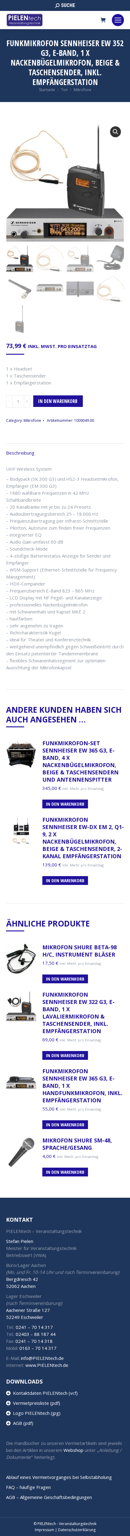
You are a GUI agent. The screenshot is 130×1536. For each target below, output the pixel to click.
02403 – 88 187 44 (36, 1334)
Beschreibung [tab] (20, 453)
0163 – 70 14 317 (38, 1348)
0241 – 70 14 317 (34, 1327)
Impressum (44, 1529)
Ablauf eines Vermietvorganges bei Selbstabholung (59, 1477)
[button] (115, 131)
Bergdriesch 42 (22, 1279)
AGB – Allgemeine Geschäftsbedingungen (49, 1497)
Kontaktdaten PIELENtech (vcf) (44, 1393)
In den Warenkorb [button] (65, 804)
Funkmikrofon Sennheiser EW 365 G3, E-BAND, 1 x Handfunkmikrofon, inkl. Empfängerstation (82, 1085)
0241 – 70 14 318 (34, 1341)
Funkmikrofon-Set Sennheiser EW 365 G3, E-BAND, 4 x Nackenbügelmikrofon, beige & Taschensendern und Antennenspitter (80, 761)
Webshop (73, 1450)
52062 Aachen (21, 1286)
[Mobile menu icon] (118, 20)
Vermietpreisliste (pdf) (35, 1403)
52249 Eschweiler (24, 1317)
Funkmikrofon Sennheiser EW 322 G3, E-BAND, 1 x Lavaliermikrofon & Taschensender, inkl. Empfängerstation (78, 1013)
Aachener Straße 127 (28, 1310)
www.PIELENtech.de (46, 1365)
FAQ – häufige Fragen (28, 1487)
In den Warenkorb (57, 401)
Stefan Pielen (19, 1241)
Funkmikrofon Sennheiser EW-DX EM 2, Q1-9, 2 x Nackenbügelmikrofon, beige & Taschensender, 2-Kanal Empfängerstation (83, 838)
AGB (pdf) (22, 1423)
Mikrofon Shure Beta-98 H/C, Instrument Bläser (79, 951)
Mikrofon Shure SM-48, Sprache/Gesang (77, 1144)
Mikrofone (32, 420)
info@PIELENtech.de (42, 1358)
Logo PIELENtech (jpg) (35, 1413)
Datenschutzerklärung (77, 1529)
